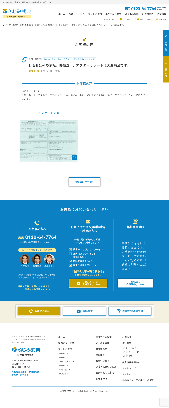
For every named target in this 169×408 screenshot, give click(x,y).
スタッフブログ (131, 352)
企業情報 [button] (161, 14)
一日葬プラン (65, 358)
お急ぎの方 (101, 378)
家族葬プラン (65, 354)
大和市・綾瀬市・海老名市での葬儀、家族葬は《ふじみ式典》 (30, 25)
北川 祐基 (55, 71)
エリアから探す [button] (113, 14)
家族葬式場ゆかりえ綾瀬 (84, 59)
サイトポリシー (130, 374)
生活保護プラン (65, 370)
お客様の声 (148, 14)
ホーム (61, 14)
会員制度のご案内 (105, 372)
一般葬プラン (65, 366)
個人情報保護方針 (131, 362)
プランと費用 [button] (95, 14)
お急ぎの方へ (109, 19)
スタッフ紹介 (130, 348)
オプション (64, 374)
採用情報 (127, 355)
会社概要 (162, 19)
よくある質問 (132, 14)
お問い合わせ (103, 361)
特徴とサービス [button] (77, 14)
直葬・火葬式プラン (67, 362)
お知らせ (126, 337)
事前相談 (100, 355)
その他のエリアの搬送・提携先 (138, 380)
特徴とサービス (66, 343)
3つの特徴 (127, 19)
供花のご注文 (145, 19)
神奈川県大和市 (64, 59)
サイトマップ (129, 368)
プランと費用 (65, 349)
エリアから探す (104, 337)
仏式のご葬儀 (49, 59)
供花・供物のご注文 (106, 366)
